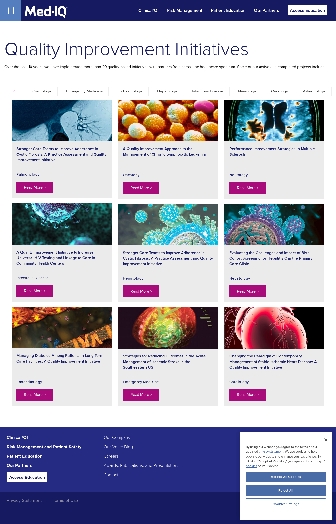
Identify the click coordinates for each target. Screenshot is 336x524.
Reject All (285, 491)
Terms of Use (65, 500)
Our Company (117, 437)
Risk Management (184, 10)
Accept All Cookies (286, 477)
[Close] (326, 439)
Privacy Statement (24, 500)
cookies (251, 466)
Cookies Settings (286, 504)
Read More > (35, 187)
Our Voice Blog (118, 446)
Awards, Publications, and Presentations (141, 465)
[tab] (14, 91)
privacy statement (271, 452)
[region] (286, 476)
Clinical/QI (148, 10)
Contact (111, 475)
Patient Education (228, 10)
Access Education (307, 10)
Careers (111, 456)
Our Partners (266, 10)
